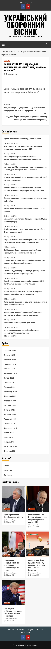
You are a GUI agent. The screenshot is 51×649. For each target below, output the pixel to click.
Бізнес (6, 466)
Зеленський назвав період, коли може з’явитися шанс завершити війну (25, 303)
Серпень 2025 (10, 405)
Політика (8, 475)
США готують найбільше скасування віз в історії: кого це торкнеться (25, 178)
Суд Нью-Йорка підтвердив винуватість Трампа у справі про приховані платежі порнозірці (26, 116)
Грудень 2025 (10, 387)
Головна (4, 51)
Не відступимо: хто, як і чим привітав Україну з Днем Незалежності (24, 230)
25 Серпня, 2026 (9, 621)
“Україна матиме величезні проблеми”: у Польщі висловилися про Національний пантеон (25, 240)
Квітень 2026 (9, 369)
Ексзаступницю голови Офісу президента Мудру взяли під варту (25, 220)
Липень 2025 (9, 410)
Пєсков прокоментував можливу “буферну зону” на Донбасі (25, 199)
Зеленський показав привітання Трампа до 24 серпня (24, 209)
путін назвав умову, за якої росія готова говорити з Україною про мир (21, 331)
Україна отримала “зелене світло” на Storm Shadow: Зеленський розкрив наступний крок (24, 189)
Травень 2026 (10, 364)
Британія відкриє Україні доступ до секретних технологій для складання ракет (24, 272)
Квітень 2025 (9, 423)
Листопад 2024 (10, 446)
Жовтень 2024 (10, 451)
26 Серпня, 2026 (9, 522)
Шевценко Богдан (11, 520)
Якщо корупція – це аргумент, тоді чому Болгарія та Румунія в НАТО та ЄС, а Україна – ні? (24, 107)
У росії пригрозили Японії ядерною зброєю (22, 139)
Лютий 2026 (9, 378)
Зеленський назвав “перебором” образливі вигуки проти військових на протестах (23, 313)
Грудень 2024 (10, 442)
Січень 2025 (9, 437)
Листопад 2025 (10, 392)
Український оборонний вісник (25, 24)
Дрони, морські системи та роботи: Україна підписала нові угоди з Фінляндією (23, 292)
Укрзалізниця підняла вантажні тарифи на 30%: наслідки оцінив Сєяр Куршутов (25, 261)
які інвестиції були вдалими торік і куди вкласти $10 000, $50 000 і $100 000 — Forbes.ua (25, 168)
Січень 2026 (9, 382)
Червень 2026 (10, 360)
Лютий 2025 (9, 433)
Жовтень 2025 (10, 396)
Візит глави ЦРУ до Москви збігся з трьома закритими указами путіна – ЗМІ (23, 147)
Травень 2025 (10, 419)
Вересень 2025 (10, 401)
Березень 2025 (10, 428)
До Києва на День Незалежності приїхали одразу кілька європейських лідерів (22, 251)
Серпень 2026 (10, 350)
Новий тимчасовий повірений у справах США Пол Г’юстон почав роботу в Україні (24, 282)
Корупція (7, 61)
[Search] (46, 44)
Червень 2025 (10, 414)
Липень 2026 (9, 355)
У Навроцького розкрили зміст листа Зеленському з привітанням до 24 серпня (22, 157)
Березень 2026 (10, 373)
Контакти (25, 632)
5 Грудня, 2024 (13, 74)
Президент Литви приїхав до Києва (19, 323)
